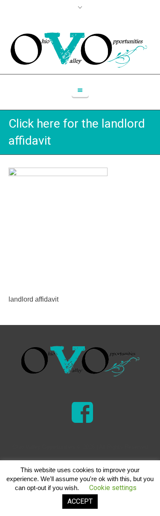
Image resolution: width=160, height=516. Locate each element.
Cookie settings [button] (113, 488)
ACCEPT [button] (80, 501)
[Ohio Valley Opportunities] (80, 361)
